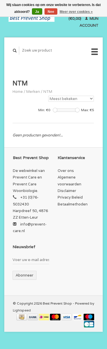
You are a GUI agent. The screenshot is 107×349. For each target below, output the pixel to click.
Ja (37, 12)
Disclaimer (67, 190)
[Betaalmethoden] (22, 316)
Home (18, 91)
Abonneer (24, 275)
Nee (51, 12)
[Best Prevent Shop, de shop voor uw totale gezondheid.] (31, 18)
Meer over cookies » (76, 12)
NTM (47, 91)
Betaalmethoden (73, 204)
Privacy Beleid (70, 197)
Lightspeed (22, 310)
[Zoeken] (15, 50)
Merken (33, 91)
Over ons (66, 170)
